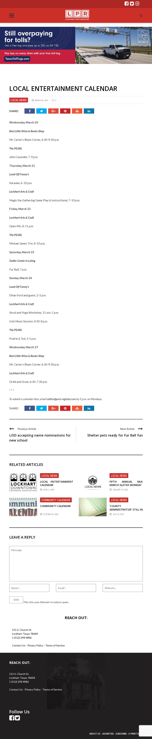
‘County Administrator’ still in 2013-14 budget (126, 509)
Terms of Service (55, 645)
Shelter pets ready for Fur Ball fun (115, 435)
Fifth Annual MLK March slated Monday (126, 483)
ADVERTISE (108, 733)
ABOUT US (95, 733)
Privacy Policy (35, 645)
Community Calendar (56, 500)
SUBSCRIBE (121, 733)
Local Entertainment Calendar (56, 483)
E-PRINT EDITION (137, 733)
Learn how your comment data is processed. (94, 602)
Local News (19, 100)
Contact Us (18, 645)
